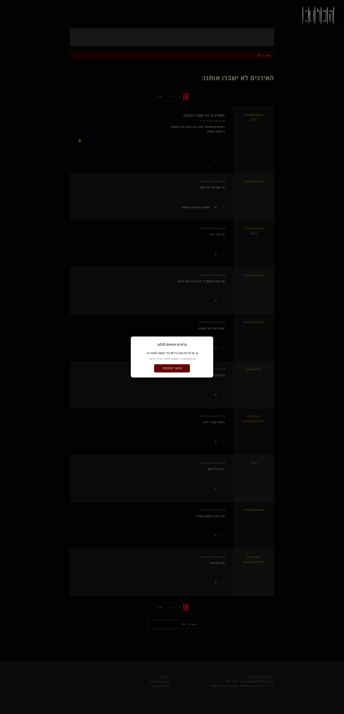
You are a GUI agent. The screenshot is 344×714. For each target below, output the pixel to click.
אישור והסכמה (172, 368)
